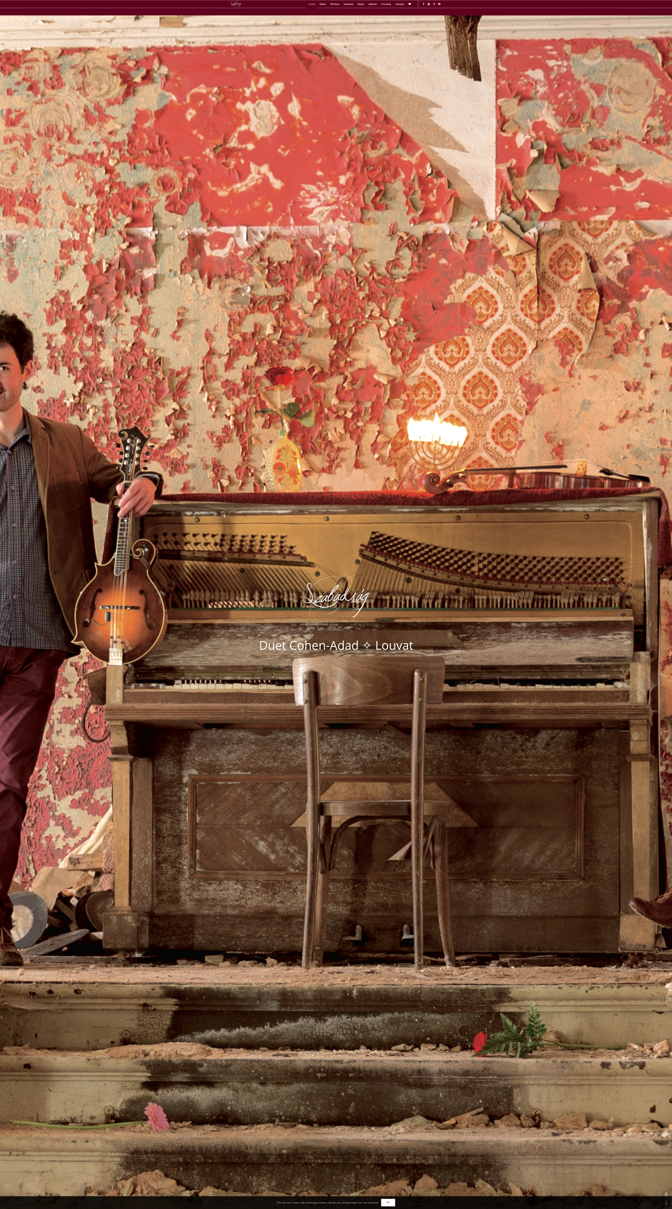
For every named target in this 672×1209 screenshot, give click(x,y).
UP (666, 1194)
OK (388, 1202)
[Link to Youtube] (428, 3)
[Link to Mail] (439, 3)
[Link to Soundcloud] (434, 3)
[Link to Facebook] (423, 3)
